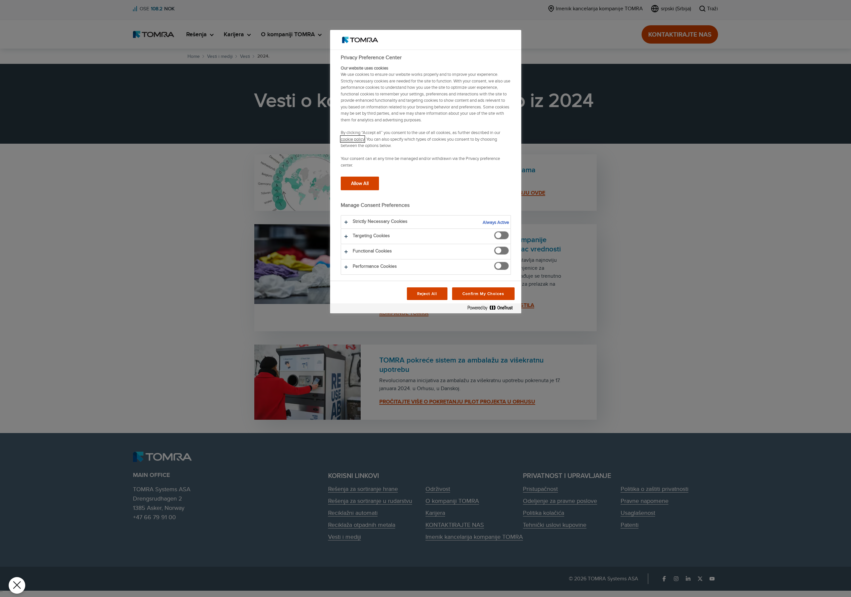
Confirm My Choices (483, 293)
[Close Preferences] (17, 585)
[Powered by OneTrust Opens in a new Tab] (492, 309)
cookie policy (352, 139)
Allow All (360, 183)
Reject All (427, 293)
